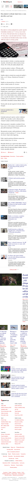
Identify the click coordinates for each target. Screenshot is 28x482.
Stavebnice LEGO (6, 462)
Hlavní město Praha (12, 194)
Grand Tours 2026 (19, 415)
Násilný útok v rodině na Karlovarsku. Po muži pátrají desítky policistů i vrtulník (17, 166)
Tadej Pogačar (18, 411)
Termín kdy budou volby (6, 411)
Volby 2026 (3, 405)
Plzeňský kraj (10, 233)
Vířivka (16, 458)
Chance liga (3, 419)
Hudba (9, 207)
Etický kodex (14, 473)
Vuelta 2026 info (18, 405)
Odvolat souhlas (8, 475)
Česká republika (19, 156)
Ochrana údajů (21, 473)
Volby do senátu (4, 413)
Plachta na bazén (16, 454)
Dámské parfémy (15, 462)
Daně (2, 158)
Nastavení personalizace (18, 475)
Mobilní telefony (18, 460)
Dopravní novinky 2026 (20, 438)
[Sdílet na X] (26, 152)
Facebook (5, 472)
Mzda (5, 158)
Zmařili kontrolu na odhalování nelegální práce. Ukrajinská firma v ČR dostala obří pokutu (16, 230)
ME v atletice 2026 (5, 425)
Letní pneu (22, 462)
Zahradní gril (11, 458)
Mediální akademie (6, 473)
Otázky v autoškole (19, 441)
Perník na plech (18, 429)
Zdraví (9, 220)
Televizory (13, 465)
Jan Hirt (16, 409)
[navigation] (2, 2)
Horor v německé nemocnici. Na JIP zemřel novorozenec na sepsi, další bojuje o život (17, 244)
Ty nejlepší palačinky (19, 419)
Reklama (14, 472)
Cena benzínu (17, 449)
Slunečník (5, 456)
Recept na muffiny (19, 421)
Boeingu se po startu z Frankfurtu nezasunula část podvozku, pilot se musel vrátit (13, 337)
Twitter (10, 472)
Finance (2, 113)
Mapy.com (13, 447)
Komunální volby (4, 415)
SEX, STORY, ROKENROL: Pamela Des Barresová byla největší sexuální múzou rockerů (17, 204)
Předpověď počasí (20, 447)
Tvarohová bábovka (19, 425)
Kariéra (19, 472)
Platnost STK (17, 443)
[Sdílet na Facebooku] (24, 152)
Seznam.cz (20, 1)
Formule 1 (3, 427)
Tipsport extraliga (4, 423)
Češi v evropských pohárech (13, 451)
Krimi (9, 169)
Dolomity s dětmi (4, 443)
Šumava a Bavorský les (6, 438)
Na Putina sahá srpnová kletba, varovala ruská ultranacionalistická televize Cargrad (16, 257)
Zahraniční (10, 260)
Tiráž (23, 472)
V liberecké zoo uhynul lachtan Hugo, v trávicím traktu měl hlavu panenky (3, 337)
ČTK (2, 19)
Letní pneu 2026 (18, 434)
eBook (4, 24)
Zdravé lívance (18, 423)
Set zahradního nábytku (19, 456)
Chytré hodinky (19, 465)
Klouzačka (10, 456)
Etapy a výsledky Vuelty (20, 407)
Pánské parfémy (13, 467)
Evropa (9, 179)
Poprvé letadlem (4, 436)
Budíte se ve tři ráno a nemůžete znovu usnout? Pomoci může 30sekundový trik (16, 217)
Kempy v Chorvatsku (5, 434)
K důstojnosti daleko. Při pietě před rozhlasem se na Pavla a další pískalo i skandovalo (17, 191)
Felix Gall (17, 413)
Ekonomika (12, 156)
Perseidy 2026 (10, 449)
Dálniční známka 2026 (19, 436)
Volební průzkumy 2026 (6, 407)
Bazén (9, 454)
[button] (14, 49)
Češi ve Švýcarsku (5, 440)
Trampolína (23, 454)
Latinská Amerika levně (6, 441)
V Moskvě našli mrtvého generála (16, 178)
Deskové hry (7, 465)
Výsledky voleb (4, 409)
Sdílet (9, 24)
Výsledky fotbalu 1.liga (6, 421)
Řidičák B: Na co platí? (19, 440)
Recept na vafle (18, 427)
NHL (2, 429)
